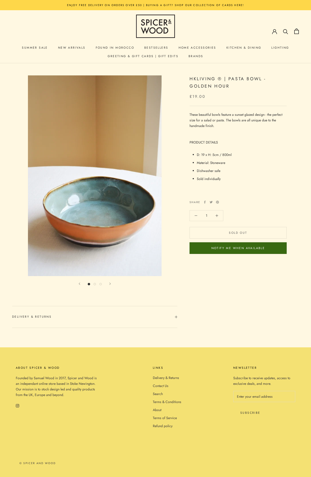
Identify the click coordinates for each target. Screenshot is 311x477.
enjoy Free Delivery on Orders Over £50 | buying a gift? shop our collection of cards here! (155, 5)
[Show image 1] (89, 284)
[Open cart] (296, 31)
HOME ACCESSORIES (197, 47)
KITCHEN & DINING (243, 47)
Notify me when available (238, 248)
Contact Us (160, 385)
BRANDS (196, 56)
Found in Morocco (115, 47)
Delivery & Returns (32, 317)
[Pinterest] (217, 202)
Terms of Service (165, 417)
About (157, 409)
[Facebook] (204, 202)
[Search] (285, 31)
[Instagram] (17, 405)
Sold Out (238, 233)
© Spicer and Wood (37, 463)
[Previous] (79, 284)
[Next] (110, 284)
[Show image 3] (100, 284)
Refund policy (163, 425)
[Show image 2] (95, 284)
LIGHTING (280, 47)
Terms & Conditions (167, 401)
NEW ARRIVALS (72, 47)
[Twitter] (211, 202)
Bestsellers (156, 47)
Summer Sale (35, 47)
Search (158, 393)
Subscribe (250, 413)
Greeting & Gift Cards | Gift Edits (143, 56)
